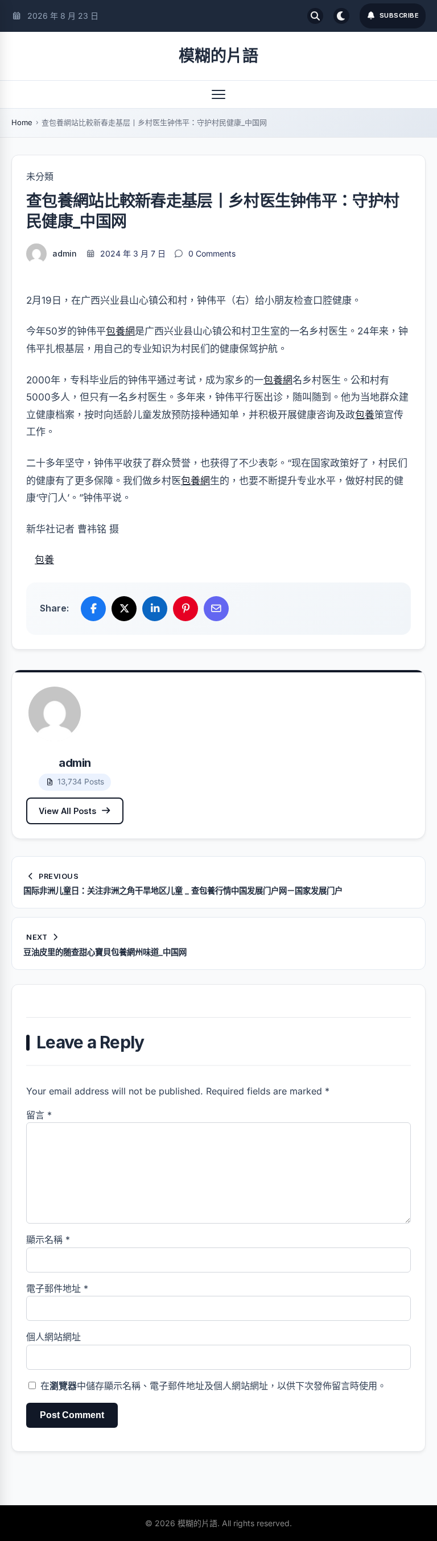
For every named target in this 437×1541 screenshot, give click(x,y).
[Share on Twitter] (124, 608)
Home (21, 122)
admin (64, 253)
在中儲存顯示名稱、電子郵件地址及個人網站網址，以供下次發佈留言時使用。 (213, 1385)
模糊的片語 (218, 55)
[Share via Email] (216, 608)
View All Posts (67, 811)
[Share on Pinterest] (185, 608)
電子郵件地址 (57, 1288)
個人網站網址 (53, 1336)
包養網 (120, 331)
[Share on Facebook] (93, 608)
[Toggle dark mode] (341, 16)
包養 (364, 414)
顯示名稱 (48, 1239)
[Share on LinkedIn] (154, 608)
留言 (39, 1115)
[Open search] (315, 16)
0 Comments (212, 253)
